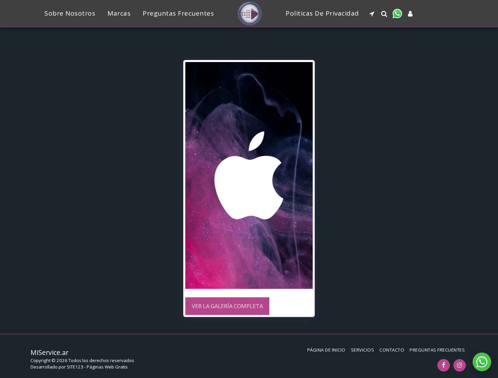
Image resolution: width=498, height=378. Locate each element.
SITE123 (75, 367)
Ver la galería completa (227, 306)
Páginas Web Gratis (107, 367)
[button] (372, 13)
